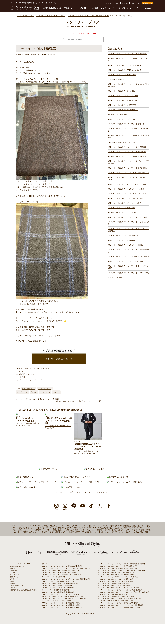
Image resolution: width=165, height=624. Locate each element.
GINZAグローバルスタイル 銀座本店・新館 (123, 100)
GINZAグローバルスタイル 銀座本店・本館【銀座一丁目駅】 (60, 583)
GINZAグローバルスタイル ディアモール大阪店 (124, 203)
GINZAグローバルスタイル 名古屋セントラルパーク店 (127, 184)
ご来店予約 (147, 9)
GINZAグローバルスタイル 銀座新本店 (121, 91)
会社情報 (108, 3)
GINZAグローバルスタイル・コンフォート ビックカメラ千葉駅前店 (128, 162)
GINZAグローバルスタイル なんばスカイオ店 (124, 212)
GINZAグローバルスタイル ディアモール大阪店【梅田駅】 (115, 581)
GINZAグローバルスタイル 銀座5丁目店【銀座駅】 (57, 585)
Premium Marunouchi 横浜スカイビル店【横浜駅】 (57, 600)
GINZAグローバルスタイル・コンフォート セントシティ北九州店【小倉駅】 (121, 605)
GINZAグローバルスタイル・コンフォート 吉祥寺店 (126, 124)
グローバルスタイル (28, 389)
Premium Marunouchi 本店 (117, 79)
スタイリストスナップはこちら (82, 33)
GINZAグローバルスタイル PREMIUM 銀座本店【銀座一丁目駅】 (61, 570)
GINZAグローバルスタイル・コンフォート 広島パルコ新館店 (128, 251)
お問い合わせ (135, 3)
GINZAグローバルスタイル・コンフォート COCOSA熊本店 (128, 273)
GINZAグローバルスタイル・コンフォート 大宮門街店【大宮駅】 (61, 605)
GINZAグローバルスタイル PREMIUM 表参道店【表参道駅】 (60, 572)
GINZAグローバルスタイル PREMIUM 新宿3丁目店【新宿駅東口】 (62, 574)
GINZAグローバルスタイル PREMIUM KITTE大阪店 (126, 189)
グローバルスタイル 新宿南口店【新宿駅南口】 (56, 590)
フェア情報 (94, 8)
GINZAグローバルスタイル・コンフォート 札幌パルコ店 (127, 54)
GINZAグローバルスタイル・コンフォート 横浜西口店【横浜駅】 (61, 603)
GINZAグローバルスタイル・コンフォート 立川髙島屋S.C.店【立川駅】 (63, 596)
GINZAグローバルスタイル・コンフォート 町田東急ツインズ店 (128, 137)
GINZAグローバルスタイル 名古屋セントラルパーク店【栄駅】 (117, 572)
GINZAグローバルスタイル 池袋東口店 (121, 119)
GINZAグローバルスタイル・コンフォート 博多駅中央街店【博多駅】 (119, 603)
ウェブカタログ (14, 574)
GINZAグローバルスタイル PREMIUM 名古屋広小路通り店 (128, 173)
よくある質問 (14, 572)
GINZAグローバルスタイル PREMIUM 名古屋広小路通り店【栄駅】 (118, 568)
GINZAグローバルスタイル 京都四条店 (121, 240)
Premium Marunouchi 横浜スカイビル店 (121, 142)
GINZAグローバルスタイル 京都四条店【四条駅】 (113, 594)
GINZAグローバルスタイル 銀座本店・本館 (123, 96)
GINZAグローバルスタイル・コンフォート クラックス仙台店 (128, 60)
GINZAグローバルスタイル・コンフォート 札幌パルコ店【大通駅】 (62, 566)
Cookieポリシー (14, 587)
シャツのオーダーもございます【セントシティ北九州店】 (38, 399)
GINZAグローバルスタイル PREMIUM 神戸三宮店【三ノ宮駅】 (117, 596)
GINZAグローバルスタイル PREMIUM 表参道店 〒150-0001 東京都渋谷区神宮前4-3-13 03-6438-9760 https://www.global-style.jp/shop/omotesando (32, 374)
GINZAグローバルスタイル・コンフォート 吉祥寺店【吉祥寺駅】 (61, 594)
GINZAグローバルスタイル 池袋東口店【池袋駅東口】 (58, 592)
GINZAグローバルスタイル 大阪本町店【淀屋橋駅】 (113, 583)
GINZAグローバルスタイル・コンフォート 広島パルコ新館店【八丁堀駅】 (120, 598)
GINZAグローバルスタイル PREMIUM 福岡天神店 (125, 261)
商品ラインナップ (70, 8)
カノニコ (56, 392)
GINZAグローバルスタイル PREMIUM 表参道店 (124, 70)
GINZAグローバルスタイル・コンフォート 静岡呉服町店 (127, 168)
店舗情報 (83, 8)
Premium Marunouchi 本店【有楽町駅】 (53, 577)
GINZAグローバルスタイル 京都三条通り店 (123, 236)
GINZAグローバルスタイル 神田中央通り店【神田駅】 (58, 587)
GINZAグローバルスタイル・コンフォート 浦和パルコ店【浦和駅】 (62, 607)
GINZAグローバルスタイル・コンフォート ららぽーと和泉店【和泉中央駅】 (121, 590)
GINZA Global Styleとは (52, 8)
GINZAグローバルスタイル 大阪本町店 (121, 208)
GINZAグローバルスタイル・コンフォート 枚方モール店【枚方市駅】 (119, 587)
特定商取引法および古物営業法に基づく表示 (23, 590)
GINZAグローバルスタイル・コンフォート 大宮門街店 (127, 152)
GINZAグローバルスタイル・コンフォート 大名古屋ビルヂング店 (128, 178)
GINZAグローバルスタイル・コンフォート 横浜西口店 (127, 147)
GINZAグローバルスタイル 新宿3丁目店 (122, 75)
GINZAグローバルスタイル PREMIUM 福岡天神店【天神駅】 (116, 600)
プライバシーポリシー (16, 585)
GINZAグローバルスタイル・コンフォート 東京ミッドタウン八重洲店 (128, 85)
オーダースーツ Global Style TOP (20, 564)
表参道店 (34, 392)
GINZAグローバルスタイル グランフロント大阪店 (125, 198)
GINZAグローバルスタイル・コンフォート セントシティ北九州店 (128, 267)
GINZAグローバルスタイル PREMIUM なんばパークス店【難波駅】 (118, 577)
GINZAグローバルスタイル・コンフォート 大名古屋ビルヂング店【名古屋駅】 (121, 570)
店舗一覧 (12, 568)
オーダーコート (22, 392)
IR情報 (117, 3)
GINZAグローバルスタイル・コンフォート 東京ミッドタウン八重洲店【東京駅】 (66, 579)
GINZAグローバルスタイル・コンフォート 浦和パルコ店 (127, 156)
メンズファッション (44, 389)
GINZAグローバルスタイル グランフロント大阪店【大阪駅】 (116, 579)
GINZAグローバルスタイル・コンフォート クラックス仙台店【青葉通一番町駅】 (66, 568)
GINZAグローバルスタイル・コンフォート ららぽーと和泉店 (128, 223)
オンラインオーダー (115, 277)
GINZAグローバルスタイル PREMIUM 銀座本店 (124, 65)
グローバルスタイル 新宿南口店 (119, 114)
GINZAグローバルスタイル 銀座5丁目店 (122, 105)
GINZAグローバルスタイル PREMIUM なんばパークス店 (127, 194)
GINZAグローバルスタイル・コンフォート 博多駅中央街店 (128, 256)
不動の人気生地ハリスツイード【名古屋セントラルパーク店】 (78, 401)
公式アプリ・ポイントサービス (128, 8)
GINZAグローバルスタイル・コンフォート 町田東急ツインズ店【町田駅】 (64, 598)
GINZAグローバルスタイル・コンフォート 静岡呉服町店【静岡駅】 (118, 566)
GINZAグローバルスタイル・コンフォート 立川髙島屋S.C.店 (128, 130)
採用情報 (125, 3)
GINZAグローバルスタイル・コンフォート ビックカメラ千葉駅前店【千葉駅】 (121, 564)
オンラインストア (107, 8)
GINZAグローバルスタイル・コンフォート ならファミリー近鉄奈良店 (128, 230)
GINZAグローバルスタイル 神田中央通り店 (123, 110)
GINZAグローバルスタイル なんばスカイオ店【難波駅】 (115, 585)
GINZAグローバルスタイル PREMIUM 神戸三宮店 (125, 245)
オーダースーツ (45, 392)
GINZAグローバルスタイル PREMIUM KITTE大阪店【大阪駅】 (117, 574)
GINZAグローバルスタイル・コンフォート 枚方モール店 (127, 217)
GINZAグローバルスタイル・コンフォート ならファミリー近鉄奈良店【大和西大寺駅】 (124, 592)
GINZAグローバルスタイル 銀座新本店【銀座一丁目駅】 (59, 581)
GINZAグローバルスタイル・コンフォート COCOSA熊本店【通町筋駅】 (120, 607)
